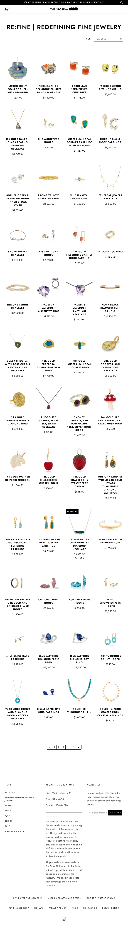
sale (7, 826)
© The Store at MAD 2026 (27, 898)
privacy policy (57, 907)
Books (8, 821)
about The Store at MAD (101, 898)
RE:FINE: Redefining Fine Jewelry (19, 799)
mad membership (15, 831)
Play (7, 815)
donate (38, 907)
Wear (8, 810)
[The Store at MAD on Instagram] (64, 919)
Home (8, 805)
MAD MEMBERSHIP (19, 907)
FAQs (75, 907)
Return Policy (110, 907)
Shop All (10, 792)
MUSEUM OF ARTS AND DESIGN (64, 898)
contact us (90, 907)
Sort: (89, 38)
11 (73, 747)
